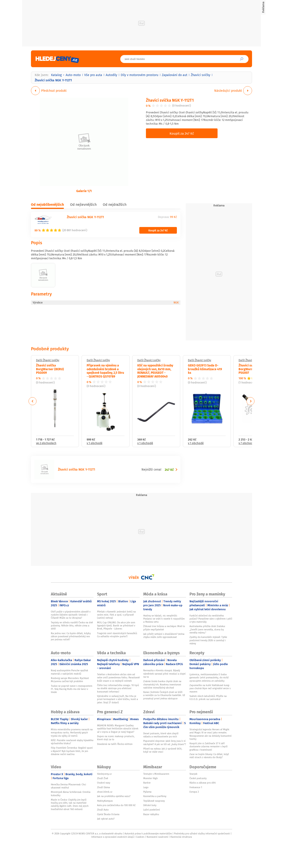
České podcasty (198, 778)
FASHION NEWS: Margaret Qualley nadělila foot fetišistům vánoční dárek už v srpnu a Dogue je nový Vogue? (117, 729)
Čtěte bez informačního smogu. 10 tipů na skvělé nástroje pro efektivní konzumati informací (118, 688)
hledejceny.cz (104, 774)
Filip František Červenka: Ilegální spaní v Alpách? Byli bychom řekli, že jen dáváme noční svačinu (72, 751)
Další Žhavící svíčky (47, 360)
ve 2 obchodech (46, 443)
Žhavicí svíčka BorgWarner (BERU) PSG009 (50, 369)
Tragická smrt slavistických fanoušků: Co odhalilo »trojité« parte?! (117, 634)
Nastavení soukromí (157, 837)
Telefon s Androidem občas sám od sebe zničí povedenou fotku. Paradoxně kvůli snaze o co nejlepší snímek (118, 678)
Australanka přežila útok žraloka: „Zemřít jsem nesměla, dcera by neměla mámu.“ (207, 629)
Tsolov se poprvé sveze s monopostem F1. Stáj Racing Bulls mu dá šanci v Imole (71, 689)
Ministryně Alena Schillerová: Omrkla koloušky (70, 793)
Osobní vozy (103, 782)
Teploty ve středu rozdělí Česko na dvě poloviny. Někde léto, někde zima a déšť (72, 626)
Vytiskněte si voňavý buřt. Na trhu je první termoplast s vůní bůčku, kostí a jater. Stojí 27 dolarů (117, 699)
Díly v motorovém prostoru (139, 75)
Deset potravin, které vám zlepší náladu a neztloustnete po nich (160, 735)
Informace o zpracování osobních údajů (112, 837)
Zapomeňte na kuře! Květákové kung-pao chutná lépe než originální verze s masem (210, 688)
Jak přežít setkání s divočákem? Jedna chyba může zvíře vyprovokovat (163, 635)
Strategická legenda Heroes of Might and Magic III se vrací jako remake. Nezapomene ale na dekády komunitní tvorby (210, 734)
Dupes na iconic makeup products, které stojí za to (116, 737)
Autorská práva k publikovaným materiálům (148, 833)
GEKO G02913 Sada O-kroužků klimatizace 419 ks (205, 369)
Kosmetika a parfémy (154, 796)
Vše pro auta (93, 75)
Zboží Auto (103, 809)
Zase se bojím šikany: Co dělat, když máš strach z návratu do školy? (209, 755)
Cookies (140, 837)
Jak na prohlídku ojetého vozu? (113, 796)
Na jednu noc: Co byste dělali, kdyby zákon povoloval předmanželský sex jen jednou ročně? (71, 636)
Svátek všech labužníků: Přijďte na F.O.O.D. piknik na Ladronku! (208, 697)
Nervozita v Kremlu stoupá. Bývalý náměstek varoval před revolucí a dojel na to (164, 674)
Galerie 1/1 (84, 191)
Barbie (147, 782)
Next (250, 401)
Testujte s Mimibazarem (156, 774)
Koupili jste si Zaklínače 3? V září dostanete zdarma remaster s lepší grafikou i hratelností (208, 747)
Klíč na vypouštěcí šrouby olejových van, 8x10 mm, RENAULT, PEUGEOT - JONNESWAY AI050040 (155, 371)
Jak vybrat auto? (106, 818)
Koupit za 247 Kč (182, 133)
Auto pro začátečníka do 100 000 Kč (116, 805)
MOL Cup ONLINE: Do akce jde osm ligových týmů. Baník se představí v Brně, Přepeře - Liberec (116, 626)
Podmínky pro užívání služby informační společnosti (202, 833)
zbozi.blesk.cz (104, 791)
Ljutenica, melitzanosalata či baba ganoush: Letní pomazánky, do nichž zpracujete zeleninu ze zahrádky (209, 678)
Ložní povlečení (151, 809)
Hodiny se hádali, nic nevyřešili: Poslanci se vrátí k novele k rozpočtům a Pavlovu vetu (164, 619)
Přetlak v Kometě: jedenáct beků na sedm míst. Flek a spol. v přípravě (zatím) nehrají (116, 615)
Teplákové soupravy (154, 801)
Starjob (193, 774)
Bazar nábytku (151, 814)
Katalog (56, 75)
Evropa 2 (194, 791)
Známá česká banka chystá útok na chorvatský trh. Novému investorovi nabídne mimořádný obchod (162, 684)
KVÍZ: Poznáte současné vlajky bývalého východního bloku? (72, 741)
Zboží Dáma (103, 787)
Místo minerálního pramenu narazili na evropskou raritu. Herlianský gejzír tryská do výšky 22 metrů (72, 733)
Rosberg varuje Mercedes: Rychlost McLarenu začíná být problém (70, 679)
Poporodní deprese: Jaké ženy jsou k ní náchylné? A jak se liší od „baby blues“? (164, 742)
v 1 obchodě (94, 443)
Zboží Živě (102, 778)
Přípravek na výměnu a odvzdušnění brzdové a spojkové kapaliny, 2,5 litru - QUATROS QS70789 (105, 371)
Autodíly (111, 75)
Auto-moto (73, 75)
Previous (32, 401)
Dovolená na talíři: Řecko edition (114, 744)
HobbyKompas (105, 801)
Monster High (150, 778)
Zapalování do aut (174, 75)
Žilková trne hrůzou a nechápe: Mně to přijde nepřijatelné (164, 627)
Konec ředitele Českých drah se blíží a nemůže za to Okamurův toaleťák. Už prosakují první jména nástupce (164, 695)
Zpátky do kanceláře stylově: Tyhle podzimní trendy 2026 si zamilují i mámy (208, 640)
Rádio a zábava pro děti (202, 782)
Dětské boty (149, 805)
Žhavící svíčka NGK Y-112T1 (170, 100)
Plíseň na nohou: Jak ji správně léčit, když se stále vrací (162, 750)
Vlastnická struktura (181, 837)
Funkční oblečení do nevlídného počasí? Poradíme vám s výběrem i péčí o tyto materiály (210, 619)
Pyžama (147, 791)
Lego (145, 787)
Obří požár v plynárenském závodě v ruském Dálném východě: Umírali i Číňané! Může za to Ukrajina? (70, 615)
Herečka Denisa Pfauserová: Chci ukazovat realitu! (68, 786)
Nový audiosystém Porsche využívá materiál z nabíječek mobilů (69, 672)
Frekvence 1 (195, 787)
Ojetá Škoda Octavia (108, 814)
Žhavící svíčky (200, 75)
